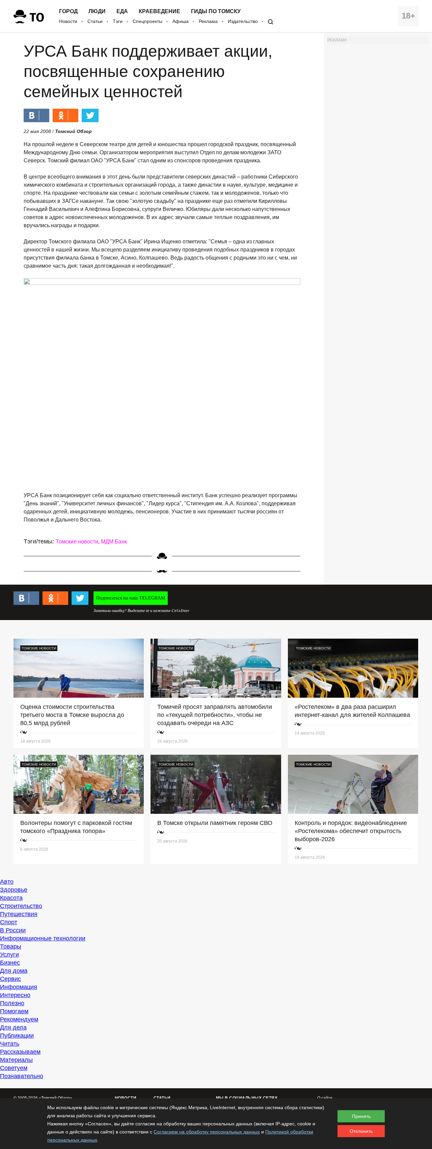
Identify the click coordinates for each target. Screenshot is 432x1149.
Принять (361, 1116)
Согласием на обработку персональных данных (207, 1131)
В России (13, 930)
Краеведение (159, 11)
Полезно (12, 1003)
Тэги (118, 21)
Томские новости (77, 541)
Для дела (13, 1027)
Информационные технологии (42, 938)
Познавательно (21, 1076)
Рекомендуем (19, 1019)
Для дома (13, 970)
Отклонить (361, 1131)
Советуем (13, 1068)
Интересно (15, 995)
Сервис (10, 979)
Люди (97, 11)
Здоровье (13, 889)
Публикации (17, 1035)
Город (68, 11)
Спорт (8, 922)
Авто (7, 881)
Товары (10, 946)
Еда (122, 11)
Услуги (9, 954)
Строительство (21, 906)
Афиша (180, 21)
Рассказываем (20, 1051)
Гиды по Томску (216, 11)
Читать (9, 1043)
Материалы (16, 1060)
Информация (18, 987)
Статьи (95, 21)
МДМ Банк (114, 541)
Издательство (243, 21)
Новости (68, 21)
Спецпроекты (147, 21)
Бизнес (10, 962)
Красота (11, 897)
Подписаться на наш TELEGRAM (130, 597)
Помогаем (14, 1011)
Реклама (208, 21)
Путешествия (18, 914)
